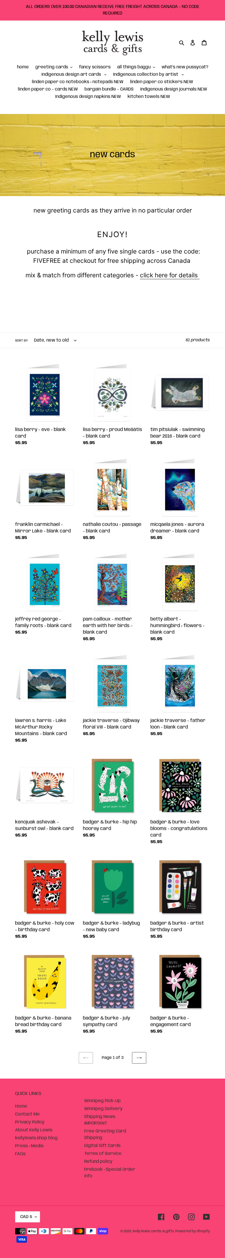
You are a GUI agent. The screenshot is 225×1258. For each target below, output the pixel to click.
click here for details (169, 275)
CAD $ (26, 1217)
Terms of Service (103, 1153)
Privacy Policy (29, 1122)
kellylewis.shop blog (36, 1138)
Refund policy (98, 1161)
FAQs (20, 1154)
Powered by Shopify (192, 1231)
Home (21, 1106)
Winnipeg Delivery (103, 1108)
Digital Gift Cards (102, 1145)
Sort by (21, 340)
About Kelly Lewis (33, 1130)
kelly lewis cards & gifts (153, 1231)
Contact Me (27, 1114)
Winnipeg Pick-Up (102, 1101)
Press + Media (29, 1146)
